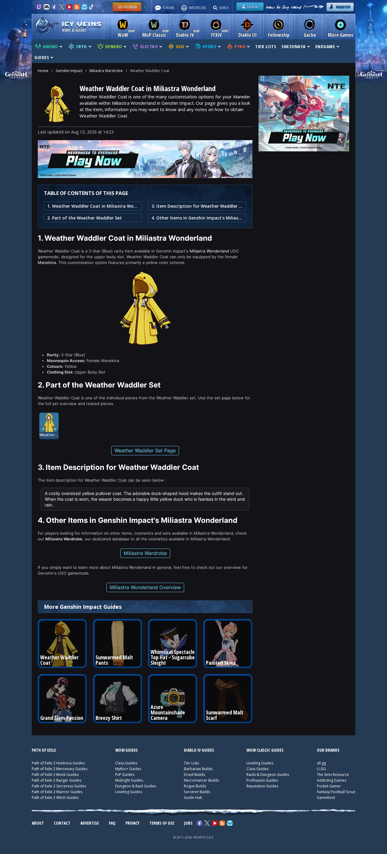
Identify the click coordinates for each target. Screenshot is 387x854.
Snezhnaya (293, 46)
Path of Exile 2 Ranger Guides (56, 780)
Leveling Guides (128, 791)
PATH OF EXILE (44, 750)
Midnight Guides (129, 780)
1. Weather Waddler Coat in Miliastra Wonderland (93, 206)
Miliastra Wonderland (209, 251)
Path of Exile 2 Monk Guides (55, 774)
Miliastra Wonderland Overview (145, 587)
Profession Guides (262, 780)
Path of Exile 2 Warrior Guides (57, 791)
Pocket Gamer (329, 786)
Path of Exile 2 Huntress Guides (58, 763)
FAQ (112, 823)
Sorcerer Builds (197, 791)
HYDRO (210, 46)
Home (43, 70)
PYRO (240, 46)
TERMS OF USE (161, 823)
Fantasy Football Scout (336, 791)
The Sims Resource (333, 774)
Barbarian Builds (198, 768)
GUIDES (41, 57)
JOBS (188, 823)
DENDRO (113, 46)
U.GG (321, 768)
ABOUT (38, 823)
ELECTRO (149, 46)
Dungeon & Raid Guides (135, 786)
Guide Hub (193, 797)
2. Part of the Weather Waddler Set (84, 218)
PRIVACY (132, 823)
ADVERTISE (89, 823)
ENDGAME (325, 46)
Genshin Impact (69, 70)
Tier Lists (191, 763)
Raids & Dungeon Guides (267, 774)
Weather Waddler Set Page (145, 450)
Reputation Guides (262, 786)
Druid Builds (194, 774)
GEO (180, 46)
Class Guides (126, 763)
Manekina (47, 262)
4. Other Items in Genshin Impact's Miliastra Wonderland (197, 218)
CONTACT (62, 823)
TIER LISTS (265, 46)
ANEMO (50, 46)
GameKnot (326, 797)
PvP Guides (124, 774)
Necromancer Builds (201, 780)
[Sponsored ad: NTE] (145, 176)
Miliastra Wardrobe (106, 70)
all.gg (321, 763)
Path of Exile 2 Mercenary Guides (59, 768)
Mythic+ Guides (128, 768)
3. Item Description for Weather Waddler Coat (197, 206)
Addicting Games (331, 780)
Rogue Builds (195, 786)
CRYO (81, 46)
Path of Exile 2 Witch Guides (55, 797)
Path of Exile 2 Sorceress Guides (59, 786)
